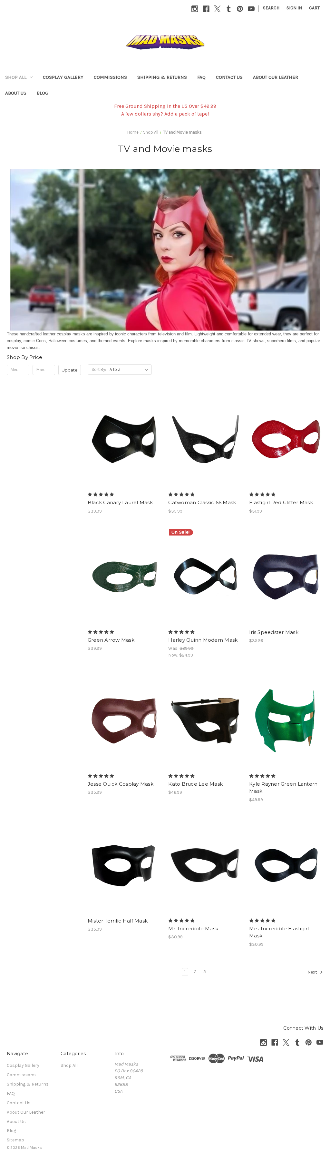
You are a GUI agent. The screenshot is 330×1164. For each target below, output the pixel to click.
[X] (217, 8)
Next (312, 972)
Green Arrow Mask (111, 640)
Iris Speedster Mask (273, 632)
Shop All (15, 77)
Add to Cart (205, 732)
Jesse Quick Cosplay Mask (120, 784)
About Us (15, 93)
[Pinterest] (240, 8)
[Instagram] (194, 8)
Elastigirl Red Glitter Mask (281, 502)
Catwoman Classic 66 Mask (202, 502)
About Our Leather (275, 77)
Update (70, 370)
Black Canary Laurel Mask (120, 502)
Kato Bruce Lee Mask (195, 784)
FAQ (201, 77)
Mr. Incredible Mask (193, 928)
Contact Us (229, 77)
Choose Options (205, 450)
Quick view (123, 433)
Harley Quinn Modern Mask (203, 640)
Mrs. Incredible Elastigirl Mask (279, 932)
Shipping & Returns (162, 77)
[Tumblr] (228, 8)
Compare (122, 445)
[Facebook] (206, 8)
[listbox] (130, 369)
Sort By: (99, 369)
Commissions (110, 77)
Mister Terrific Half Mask (118, 921)
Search (271, 8)
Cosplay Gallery (63, 77)
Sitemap (15, 1140)
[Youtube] (251, 8)
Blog (42, 93)
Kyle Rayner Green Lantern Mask (283, 787)
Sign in (294, 8)
